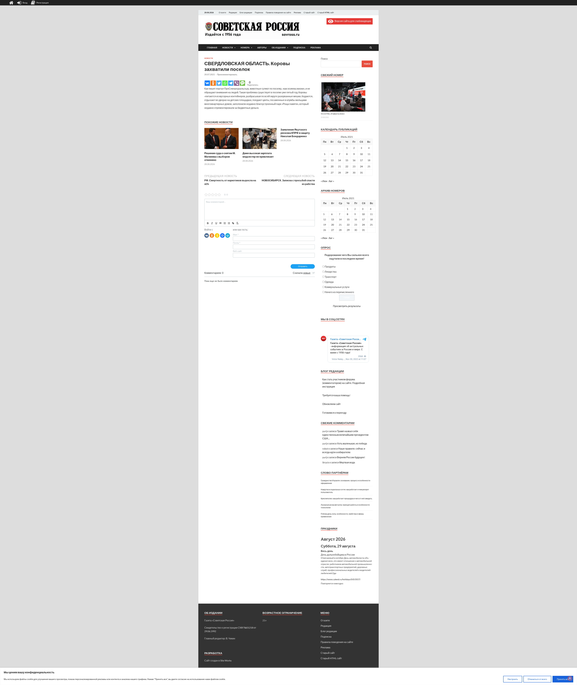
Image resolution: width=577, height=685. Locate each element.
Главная (212, 47)
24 (361, 166)
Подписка (259, 12)
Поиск (324, 58)
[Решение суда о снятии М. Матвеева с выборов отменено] (221, 149)
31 (361, 172)
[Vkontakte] (207, 83)
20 (332, 166)
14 (339, 160)
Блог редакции (246, 12)
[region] (288, 676)
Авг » (331, 181)
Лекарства (330, 271)
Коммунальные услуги (337, 287)
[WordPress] (227, 235)
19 (324, 166)
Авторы (262, 47)
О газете (222, 12)
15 (346, 160)
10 (361, 154)
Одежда (329, 281)
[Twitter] (219, 83)
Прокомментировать (227, 74)
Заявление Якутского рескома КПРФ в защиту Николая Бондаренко (295, 133)
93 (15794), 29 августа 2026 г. (333, 114)
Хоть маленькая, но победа (352, 443)
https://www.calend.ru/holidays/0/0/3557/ (340, 579)
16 (354, 160)
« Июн (324, 181)
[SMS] (242, 83)
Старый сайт (309, 12)
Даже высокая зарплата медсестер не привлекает (258, 155)
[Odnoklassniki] (213, 83)
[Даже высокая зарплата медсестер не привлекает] (260, 149)
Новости (227, 47)
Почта (236, 243)
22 (346, 166)
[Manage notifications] (570, 678)
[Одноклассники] (212, 235)
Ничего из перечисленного (339, 292)
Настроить (513, 679)
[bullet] (229, 223)
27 (332, 172)
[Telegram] (230, 83)
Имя (235, 234)
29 (346, 172)
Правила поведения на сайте (278, 12)
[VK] (206, 235)
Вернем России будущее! (351, 457)
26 (324, 172)
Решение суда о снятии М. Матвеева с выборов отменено (219, 156)
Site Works (226, 660)
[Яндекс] (217, 235)
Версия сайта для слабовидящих (352, 21)
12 (324, 160)
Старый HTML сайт (326, 12)
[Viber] (236, 83)
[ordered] (225, 223)
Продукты (330, 266)
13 (332, 160)
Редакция (233, 12)
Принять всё (563, 679)
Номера (245, 47)
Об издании (279, 47)
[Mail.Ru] (222, 235)
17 (361, 160)
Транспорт (330, 276)
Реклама (297, 12)
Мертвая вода (347, 462)
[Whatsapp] (224, 83)
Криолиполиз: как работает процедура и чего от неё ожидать (346, 498)
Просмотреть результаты (347, 306)
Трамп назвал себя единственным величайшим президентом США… (345, 435)
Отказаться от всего (537, 679)
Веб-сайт (237, 251)
